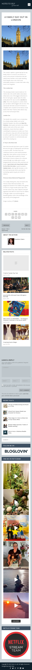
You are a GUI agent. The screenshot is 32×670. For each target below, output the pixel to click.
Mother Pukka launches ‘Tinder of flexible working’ (18, 425)
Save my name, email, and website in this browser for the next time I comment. (16, 385)
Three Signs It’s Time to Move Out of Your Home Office (18, 418)
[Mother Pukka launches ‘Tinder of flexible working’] (5, 426)
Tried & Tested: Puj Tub (10, 273)
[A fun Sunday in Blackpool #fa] (16, 528)
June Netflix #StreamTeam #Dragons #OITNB (14, 295)
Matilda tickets (7, 168)
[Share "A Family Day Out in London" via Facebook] (6, 214)
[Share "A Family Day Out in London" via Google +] (12, 214)
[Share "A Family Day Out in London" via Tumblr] (16, 214)
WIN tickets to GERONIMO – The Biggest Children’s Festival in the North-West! (15, 319)
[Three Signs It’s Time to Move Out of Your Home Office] (5, 419)
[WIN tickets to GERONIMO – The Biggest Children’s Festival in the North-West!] (16, 308)
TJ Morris (15, 201)
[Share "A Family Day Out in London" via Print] (19, 217)
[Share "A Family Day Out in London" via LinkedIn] (22, 214)
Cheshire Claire (19, 239)
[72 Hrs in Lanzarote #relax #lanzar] (16, 605)
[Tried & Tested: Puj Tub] (16, 263)
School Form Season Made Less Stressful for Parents (17, 412)
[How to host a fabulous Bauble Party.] (5, 432)
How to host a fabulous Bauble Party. (17, 432)
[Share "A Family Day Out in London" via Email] (16, 217)
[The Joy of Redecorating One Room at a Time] (5, 406)
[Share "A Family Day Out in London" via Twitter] (9, 214)
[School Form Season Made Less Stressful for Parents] (5, 412)
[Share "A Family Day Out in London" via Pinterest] (19, 214)
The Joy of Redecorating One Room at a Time (18, 405)
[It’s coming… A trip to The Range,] (16, 502)
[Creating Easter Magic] (16, 332)
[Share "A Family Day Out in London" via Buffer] (25, 214)
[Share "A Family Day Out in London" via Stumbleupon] (12, 217)
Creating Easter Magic (10, 342)
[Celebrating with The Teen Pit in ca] (16, 554)
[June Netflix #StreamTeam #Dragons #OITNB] (16, 285)
